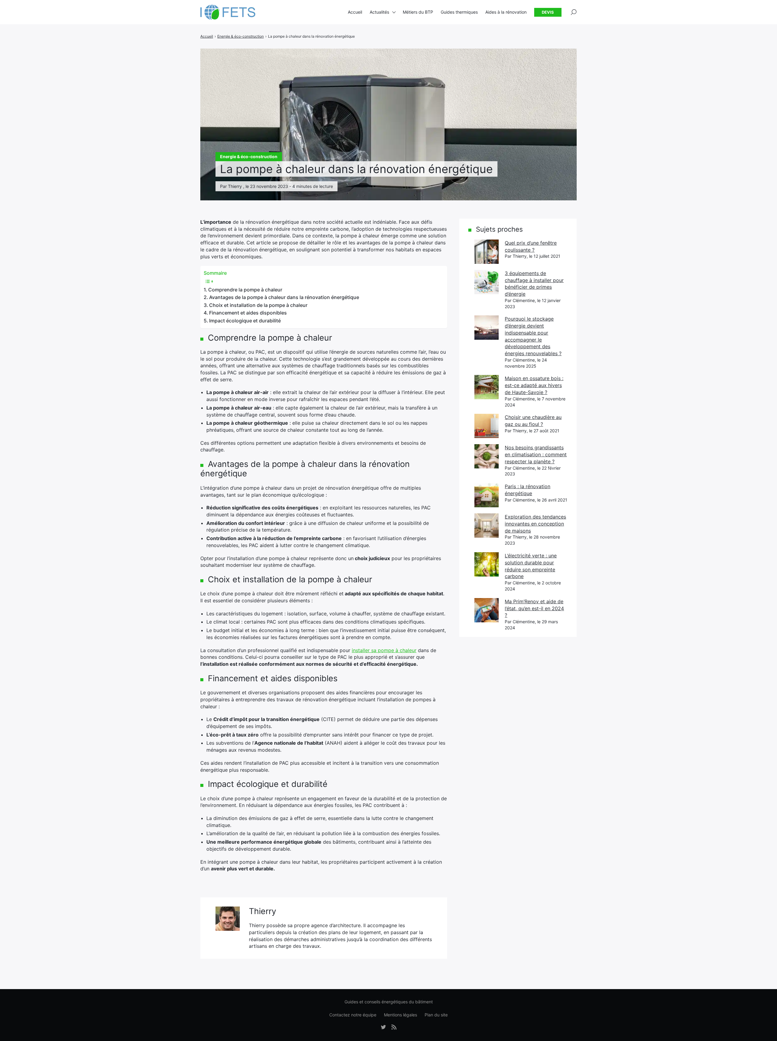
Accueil (355, 12)
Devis (548, 12)
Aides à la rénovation (506, 12)
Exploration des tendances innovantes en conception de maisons (535, 523)
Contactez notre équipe (352, 1014)
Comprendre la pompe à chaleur (245, 290)
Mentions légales (400, 1014)
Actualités (379, 12)
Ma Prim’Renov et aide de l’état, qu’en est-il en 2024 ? (534, 608)
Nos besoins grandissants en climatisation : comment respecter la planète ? (536, 454)
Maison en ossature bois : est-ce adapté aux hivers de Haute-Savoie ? (534, 385)
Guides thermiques (459, 12)
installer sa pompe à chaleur (384, 650)
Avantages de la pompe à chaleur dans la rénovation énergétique (284, 297)
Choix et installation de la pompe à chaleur (258, 305)
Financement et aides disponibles (248, 313)
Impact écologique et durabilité (245, 321)
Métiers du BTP (418, 12)
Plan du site (436, 1014)
